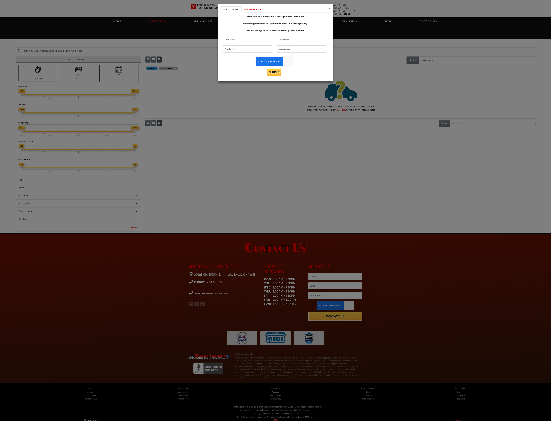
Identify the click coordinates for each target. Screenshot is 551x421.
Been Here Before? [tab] (253, 9)
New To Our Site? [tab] (231, 9)
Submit (274, 72)
